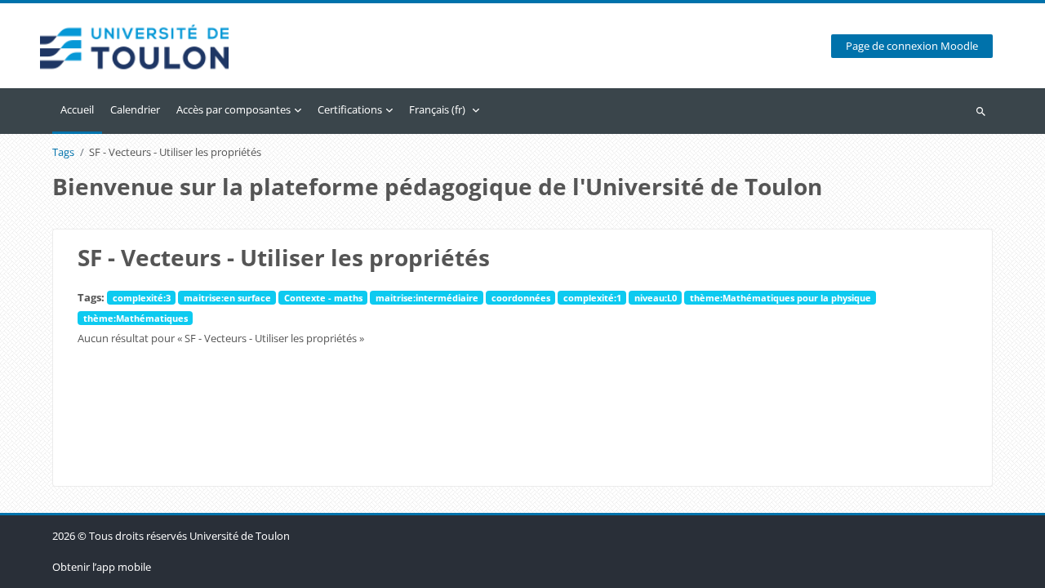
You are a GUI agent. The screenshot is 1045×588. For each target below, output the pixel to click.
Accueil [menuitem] (77, 109)
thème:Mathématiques (135, 318)
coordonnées (520, 298)
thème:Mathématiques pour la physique (780, 298)
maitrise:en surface (227, 298)
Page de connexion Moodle (912, 46)
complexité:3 (142, 298)
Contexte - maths (323, 298)
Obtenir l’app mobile (101, 566)
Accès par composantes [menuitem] (233, 109)
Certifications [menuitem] (350, 109)
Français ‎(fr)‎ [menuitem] (437, 109)
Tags (63, 152)
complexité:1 (592, 298)
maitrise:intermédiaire (427, 298)
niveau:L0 (655, 298)
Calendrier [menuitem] (135, 109)
